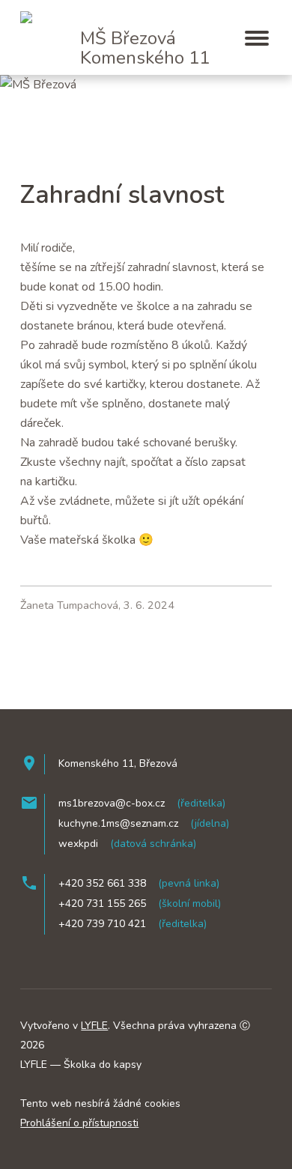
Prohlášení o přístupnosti (79, 1123)
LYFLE (94, 1025)
